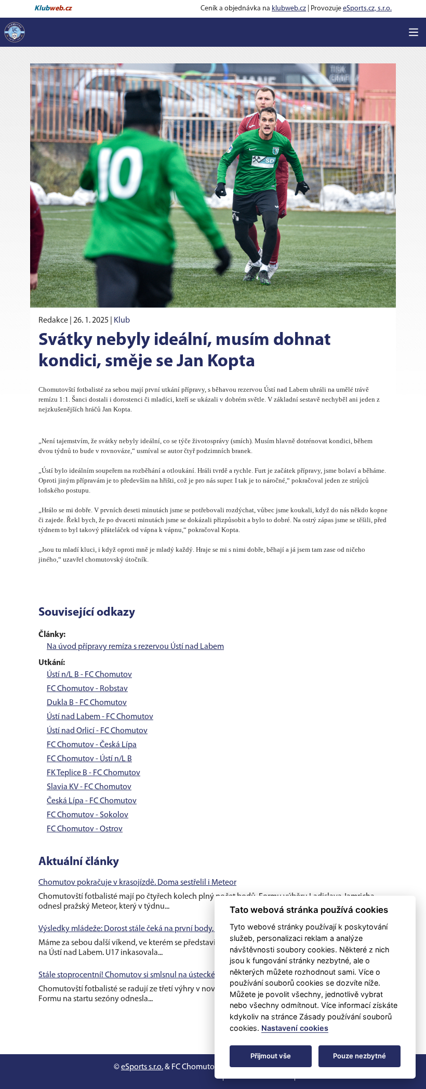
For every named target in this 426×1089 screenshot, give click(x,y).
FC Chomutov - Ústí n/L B (89, 759)
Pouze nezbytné (359, 1056)
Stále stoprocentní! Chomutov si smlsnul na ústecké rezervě (140, 975)
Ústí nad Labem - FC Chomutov (100, 717)
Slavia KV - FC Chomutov (89, 787)
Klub (122, 320)
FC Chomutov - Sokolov (87, 815)
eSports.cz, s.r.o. (367, 8)
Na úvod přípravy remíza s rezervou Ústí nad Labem (135, 647)
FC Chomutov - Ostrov (85, 829)
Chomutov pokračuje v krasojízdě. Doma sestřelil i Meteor (137, 883)
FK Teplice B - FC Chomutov (93, 773)
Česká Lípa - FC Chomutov (92, 801)
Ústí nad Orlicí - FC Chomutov (97, 731)
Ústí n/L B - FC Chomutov (89, 675)
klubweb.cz (289, 8)
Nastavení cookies (294, 1028)
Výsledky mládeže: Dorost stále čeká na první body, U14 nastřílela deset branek (173, 929)
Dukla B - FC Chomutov (87, 703)
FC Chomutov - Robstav (87, 689)
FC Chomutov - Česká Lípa (92, 745)
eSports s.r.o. (142, 1067)
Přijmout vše (270, 1056)
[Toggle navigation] (413, 32)
